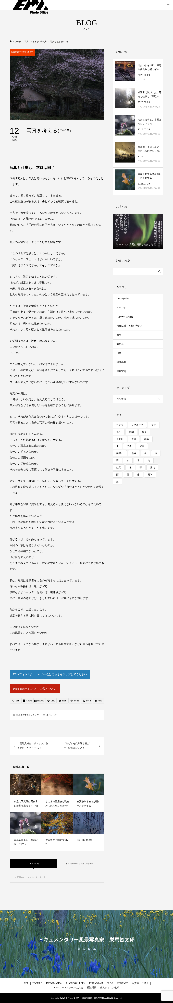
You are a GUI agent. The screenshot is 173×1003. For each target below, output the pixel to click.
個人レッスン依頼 (109, 987)
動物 (131, 432)
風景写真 (121, 371)
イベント (121, 307)
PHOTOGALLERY (75, 983)
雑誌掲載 (121, 362)
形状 (129, 446)
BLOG (110, 983)
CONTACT (122, 983)
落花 (152, 467)
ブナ (153, 425)
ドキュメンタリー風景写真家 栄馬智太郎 (86, 939)
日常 (119, 353)
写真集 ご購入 (140, 983)
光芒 (118, 432)
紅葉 (118, 467)
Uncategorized (123, 298)
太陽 (133, 439)
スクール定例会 (125, 316)
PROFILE (37, 983)
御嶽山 (119, 453)
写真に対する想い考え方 (22, 52)
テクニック (137, 425)
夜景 (144, 432)
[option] (138, 231)
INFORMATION (54, 983)
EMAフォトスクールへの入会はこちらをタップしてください (50, 674)
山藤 (146, 439)
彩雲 (142, 446)
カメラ (119, 425)
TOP (26, 983)
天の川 (119, 439)
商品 (119, 335)
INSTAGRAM (96, 983)
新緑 (133, 453)
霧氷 (150, 474)
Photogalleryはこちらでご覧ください (34, 688)
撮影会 (120, 344)
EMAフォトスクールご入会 (68, 987)
